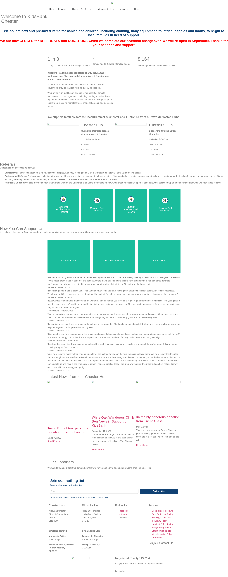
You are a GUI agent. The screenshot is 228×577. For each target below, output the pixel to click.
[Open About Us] (130, 9)
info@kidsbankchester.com (61, 526)
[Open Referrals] (68, 9)
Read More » (54, 441)
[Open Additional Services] (115, 9)
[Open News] (141, 9)
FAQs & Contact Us (160, 543)
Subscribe (159, 491)
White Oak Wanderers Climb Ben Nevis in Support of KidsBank (113, 421)
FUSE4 (128, 571)
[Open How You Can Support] (93, 9)
